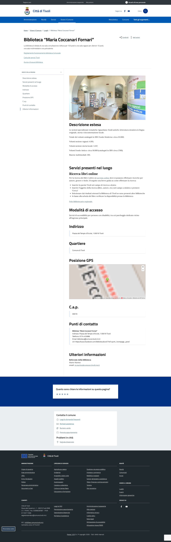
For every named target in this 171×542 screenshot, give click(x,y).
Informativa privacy (93, 512)
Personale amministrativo (29, 485)
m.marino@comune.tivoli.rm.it (87, 365)
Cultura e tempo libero (61, 488)
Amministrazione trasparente (75, 2)
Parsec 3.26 (71, 534)
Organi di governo (27, 469)
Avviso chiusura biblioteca (33, 62)
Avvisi (121, 475)
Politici (23, 482)
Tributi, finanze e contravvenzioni (97, 482)
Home (26, 30)
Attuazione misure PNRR (95, 525)
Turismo (89, 485)
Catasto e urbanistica (61, 485)
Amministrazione (30, 19)
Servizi (53, 19)
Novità (43, 19)
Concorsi (125, 19)
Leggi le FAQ (58, 506)
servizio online (103, 178)
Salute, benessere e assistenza (97, 479)
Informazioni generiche (126, 495)
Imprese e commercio (94, 472)
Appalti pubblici (59, 479)
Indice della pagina (28, 72)
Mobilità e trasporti (93, 475)
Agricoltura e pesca (60, 469)
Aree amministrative (28, 472)
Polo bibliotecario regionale (81, 201)
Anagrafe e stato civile (61, 475)
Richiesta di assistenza (61, 516)
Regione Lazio (27, 2)
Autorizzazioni (58, 482)
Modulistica (113, 19)
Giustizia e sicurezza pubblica (96, 469)
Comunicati (123, 472)
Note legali (90, 519)
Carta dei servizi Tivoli (32, 57)
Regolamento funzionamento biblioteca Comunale (42, 53)
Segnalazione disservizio (62, 512)
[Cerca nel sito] (145, 11)
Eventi (121, 492)
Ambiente (57, 472)
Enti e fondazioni (26, 479)
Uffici (23, 475)
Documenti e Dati (27, 488)
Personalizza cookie (8, 529)
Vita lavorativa (91, 488)
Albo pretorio (89, 2)
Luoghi (46, 30)
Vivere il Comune (67, 19)
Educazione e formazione (62, 491)
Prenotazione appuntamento (63, 509)
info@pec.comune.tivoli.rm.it (34, 522)
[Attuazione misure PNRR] (30, 456)
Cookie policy (91, 516)
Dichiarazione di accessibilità (96, 522)
